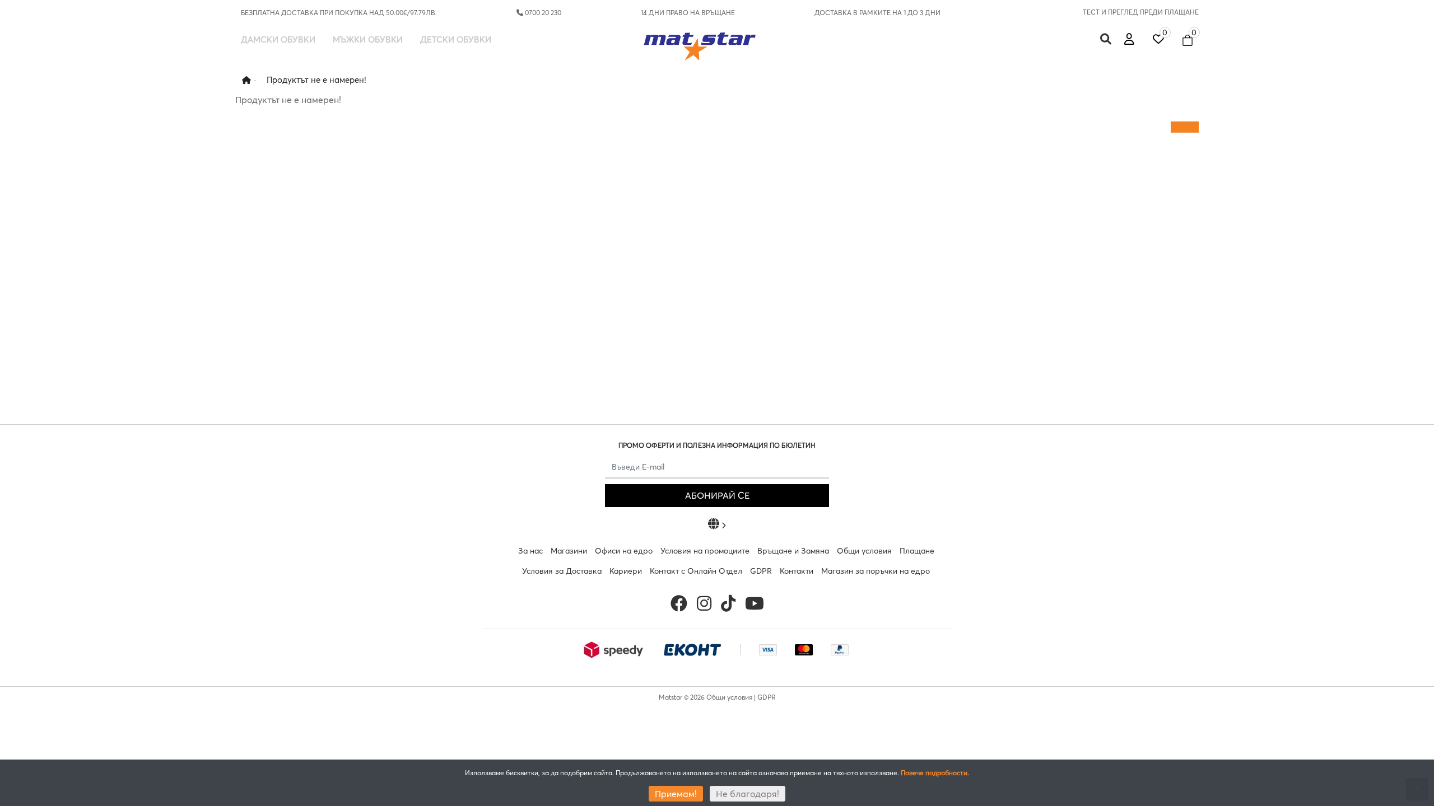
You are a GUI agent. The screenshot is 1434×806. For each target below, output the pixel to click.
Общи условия (864, 551)
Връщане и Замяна (793, 551)
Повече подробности (934, 772)
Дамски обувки (278, 39)
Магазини (569, 551)
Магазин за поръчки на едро (875, 571)
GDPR (761, 571)
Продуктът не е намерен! (316, 79)
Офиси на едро (624, 551)
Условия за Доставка (562, 571)
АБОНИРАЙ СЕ (717, 495)
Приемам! (676, 793)
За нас (530, 551)
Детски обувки (455, 39)
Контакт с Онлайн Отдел (696, 571)
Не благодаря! (747, 793)
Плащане (917, 551)
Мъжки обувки (368, 39)
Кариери (625, 571)
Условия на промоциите (704, 551)
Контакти (796, 571)
